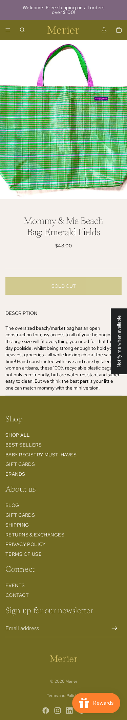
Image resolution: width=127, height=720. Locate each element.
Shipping (17, 525)
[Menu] (8, 30)
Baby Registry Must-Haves (41, 455)
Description (21, 313)
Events (15, 585)
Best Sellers (23, 445)
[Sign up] (114, 628)
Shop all (17, 435)
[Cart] (118, 29)
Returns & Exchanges (34, 535)
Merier (71, 681)
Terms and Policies (63, 695)
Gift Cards (20, 464)
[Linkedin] (69, 710)
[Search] (22, 29)
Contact (17, 595)
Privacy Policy (25, 544)
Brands (15, 474)
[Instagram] (58, 710)
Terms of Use (23, 554)
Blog (12, 505)
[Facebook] (46, 710)
